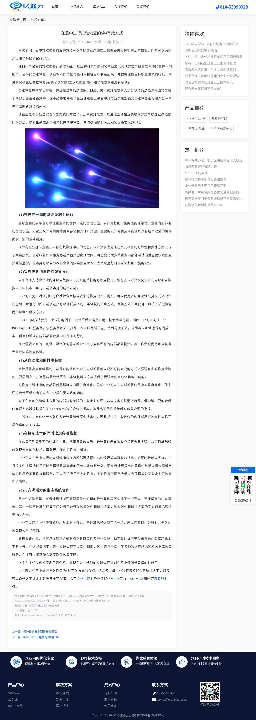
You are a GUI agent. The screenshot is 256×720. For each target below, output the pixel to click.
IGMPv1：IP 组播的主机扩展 (41, 637)
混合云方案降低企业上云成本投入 (209, 82)
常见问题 (110, 699)
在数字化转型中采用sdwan (203, 205)
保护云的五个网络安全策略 (40, 631)
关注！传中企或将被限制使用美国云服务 (213, 57)
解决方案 (99, 7)
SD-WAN (137, 578)
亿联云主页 (18, 20)
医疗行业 (62, 706)
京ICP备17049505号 (152, 715)
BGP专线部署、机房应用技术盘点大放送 (213, 160)
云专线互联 (219, 118)
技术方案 (37, 20)
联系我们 (143, 7)
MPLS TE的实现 (196, 173)
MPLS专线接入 (221, 128)
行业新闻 (110, 693)
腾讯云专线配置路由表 (201, 166)
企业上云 (83, 578)
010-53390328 (165, 693)
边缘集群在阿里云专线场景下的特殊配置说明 (217, 198)
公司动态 (110, 706)
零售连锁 (62, 693)
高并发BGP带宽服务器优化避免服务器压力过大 (218, 192)
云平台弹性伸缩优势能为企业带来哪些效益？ (217, 76)
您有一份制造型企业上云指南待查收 (210, 63)
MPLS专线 (15, 706)
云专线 (159, 578)
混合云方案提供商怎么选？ (204, 88)
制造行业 (62, 699)
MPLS (115, 578)
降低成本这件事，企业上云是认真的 (210, 69)
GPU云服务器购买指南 (201, 50)
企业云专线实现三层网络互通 (205, 186)
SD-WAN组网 (196, 118)
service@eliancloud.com (171, 699)
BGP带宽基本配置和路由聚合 (205, 179)
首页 (55, 7)
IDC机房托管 (196, 128)
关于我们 (121, 7)
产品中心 (77, 7)
